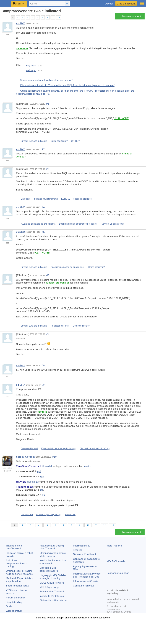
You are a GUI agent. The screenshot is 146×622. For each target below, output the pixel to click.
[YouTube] (126, 585)
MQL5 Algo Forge (49, 587)
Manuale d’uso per (49, 569)
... (53, 17)
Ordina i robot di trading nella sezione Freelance (19, 572)
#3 (47, 168)
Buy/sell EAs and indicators (34, 141)
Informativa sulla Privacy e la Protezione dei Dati (86, 575)
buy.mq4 (31, 65)
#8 (43, 365)
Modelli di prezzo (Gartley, (48, 514)
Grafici (9, 606)
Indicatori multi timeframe (46, 199)
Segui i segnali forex (17, 585)
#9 (43, 385)
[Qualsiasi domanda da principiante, (38, 224)
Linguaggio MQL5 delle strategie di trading (53, 577)
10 (88, 525)
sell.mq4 (31, 70)
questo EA (33, 481)
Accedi (109, 3)
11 (96, 525)
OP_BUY (75, 141)
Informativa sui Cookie (85, 581)
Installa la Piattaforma (52, 596)
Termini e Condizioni (84, 554)
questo (86, 466)
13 (58, 17)
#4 (43, 207)
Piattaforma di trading (52, 547)
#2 (43, 149)
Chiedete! (25, 199)
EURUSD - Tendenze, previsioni (76, 199)
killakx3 (20, 385)
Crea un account (126, 3)
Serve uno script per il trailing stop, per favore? (46, 80)
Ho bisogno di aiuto (60, 326)
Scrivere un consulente (112, 224)
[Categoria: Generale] (6, 17)
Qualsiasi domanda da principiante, (68, 267)
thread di (47, 466)
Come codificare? (59, 141)
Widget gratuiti (14, 610)
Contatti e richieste (83, 585)
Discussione (27, 514)
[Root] (2, 17)
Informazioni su (81, 545)
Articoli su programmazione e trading (16, 563)
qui (39, 471)
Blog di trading (14, 602)
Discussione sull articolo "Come (95, 448)
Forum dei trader (15, 597)
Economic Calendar (118, 572)
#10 (54, 456)
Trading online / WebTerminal (14, 547)
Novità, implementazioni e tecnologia (53, 562)
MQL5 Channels (116, 561)
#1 (47, 103)
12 (104, 525)
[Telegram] (114, 585)
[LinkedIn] (131, 585)
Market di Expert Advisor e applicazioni (19, 580)
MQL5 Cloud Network (52, 582)
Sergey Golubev (25, 456)
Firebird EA (70, 514)
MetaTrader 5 (114, 545)
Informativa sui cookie (97, 617)
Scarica (52, 591)
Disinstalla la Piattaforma (53, 600)
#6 (47, 275)
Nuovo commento (132, 16)
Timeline (77, 549)
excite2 (20, 23)
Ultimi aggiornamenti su (53, 554)
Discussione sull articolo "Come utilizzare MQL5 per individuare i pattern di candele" (67, 85)
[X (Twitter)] (120, 585)
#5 (43, 231)
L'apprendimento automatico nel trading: (78, 224)
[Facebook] (109, 585)
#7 (47, 334)
